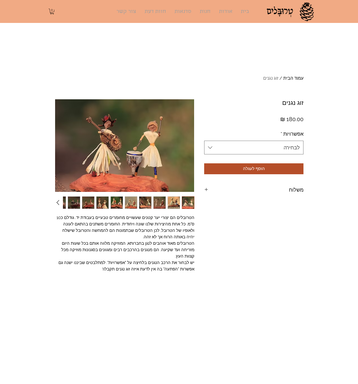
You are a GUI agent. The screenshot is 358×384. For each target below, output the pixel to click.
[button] (52, 11)
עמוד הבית (293, 78)
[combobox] (253, 148)
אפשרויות (292, 134)
